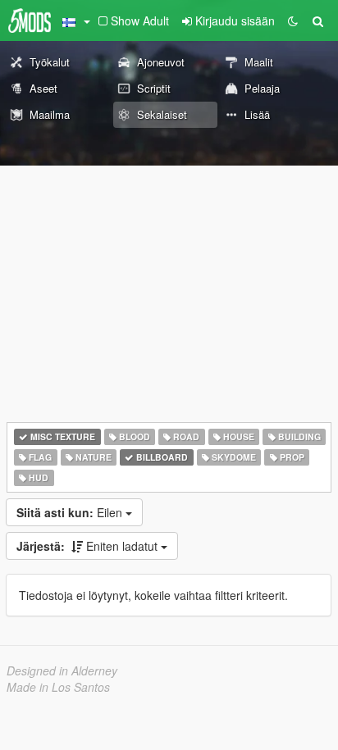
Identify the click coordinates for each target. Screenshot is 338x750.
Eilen (71, 512)
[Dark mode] (292, 20)
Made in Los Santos (58, 687)
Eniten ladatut (88, 546)
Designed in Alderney (62, 670)
